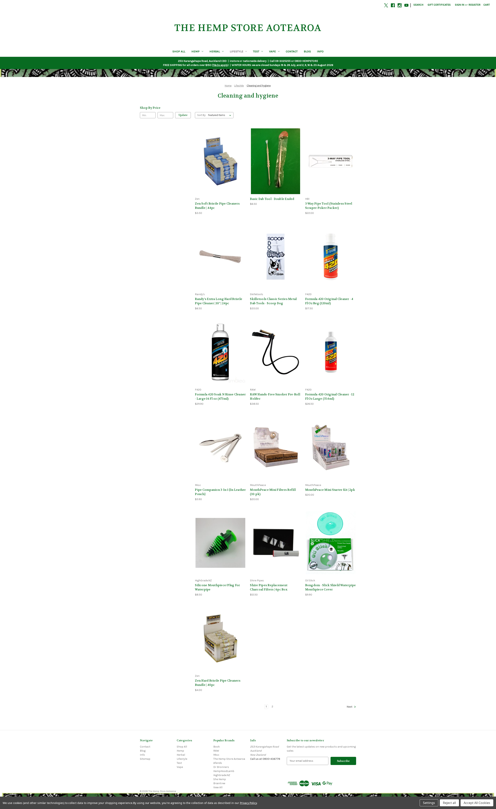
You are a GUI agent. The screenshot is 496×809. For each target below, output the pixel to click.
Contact (292, 51)
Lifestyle (236, 51)
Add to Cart (275, 168)
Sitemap (145, 759)
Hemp (195, 51)
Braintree (219, 783)
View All (217, 787)
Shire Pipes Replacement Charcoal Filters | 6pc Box (268, 587)
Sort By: (201, 115)
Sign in (459, 4)
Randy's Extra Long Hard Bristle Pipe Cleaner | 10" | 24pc (218, 301)
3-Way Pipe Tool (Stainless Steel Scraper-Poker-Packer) (328, 206)
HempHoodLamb (223, 771)
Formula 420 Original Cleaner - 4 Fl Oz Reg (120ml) (329, 301)
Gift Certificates (439, 4)
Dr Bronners (221, 767)
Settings (429, 803)
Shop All (178, 51)
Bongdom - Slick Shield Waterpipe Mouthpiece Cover (330, 587)
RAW (216, 750)
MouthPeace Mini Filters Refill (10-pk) (273, 492)
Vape (272, 51)
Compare (219, 161)
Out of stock (220, 168)
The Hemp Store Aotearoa (229, 759)
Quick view (219, 154)
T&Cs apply (220, 65)
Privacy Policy (248, 803)
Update (183, 115)
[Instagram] (400, 5)
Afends (217, 763)
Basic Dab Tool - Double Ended (272, 199)
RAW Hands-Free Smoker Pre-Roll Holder (275, 396)
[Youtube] (406, 5)
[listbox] (220, 115)
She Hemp (219, 779)
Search (418, 4)
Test (256, 51)
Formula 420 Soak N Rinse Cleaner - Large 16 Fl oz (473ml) (220, 396)
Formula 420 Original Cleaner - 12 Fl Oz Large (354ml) (329, 396)
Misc (216, 754)
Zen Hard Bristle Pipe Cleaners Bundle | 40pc (217, 683)
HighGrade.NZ (221, 775)
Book (216, 746)
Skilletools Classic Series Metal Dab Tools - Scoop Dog (273, 301)
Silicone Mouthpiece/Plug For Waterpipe (217, 587)
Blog (307, 51)
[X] (386, 5)
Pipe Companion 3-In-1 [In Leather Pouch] (220, 492)
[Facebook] (393, 5)
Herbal (214, 51)
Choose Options (330, 549)
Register (474, 4)
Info (320, 51)
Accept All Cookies (477, 803)
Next (350, 706)
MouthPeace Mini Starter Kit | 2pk (330, 490)
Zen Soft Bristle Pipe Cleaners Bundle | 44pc (217, 206)
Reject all (449, 803)
